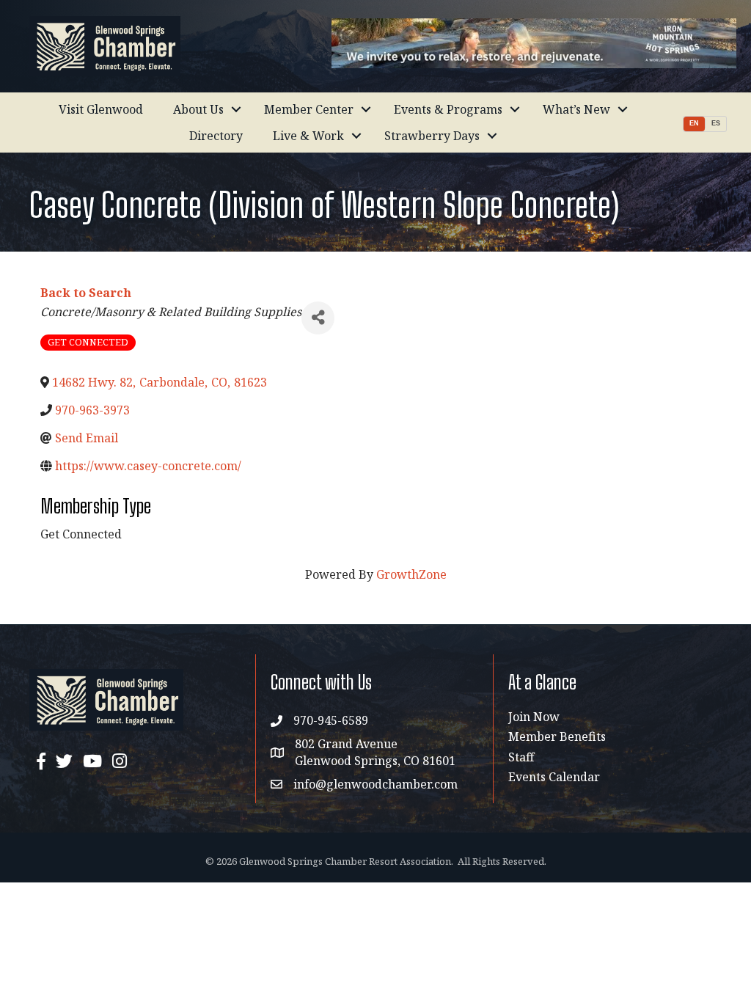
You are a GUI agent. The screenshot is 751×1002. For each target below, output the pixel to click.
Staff (521, 757)
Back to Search (85, 293)
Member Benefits (557, 736)
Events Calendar (554, 777)
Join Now (534, 717)
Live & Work (308, 136)
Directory (216, 136)
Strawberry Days (432, 136)
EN (694, 123)
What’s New (576, 109)
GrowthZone (411, 574)
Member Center (308, 109)
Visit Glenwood (101, 109)
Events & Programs (448, 109)
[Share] (317, 317)
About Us (198, 109)
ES (715, 123)
